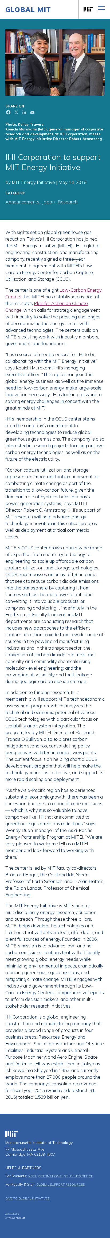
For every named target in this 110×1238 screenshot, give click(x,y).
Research (67, 202)
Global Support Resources (60, 1184)
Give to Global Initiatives (27, 1198)
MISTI (32, 1176)
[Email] (31, 113)
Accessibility (12, 1214)
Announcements (22, 202)
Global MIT (28, 9)
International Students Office (65, 1176)
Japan (48, 202)
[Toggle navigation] (101, 9)
